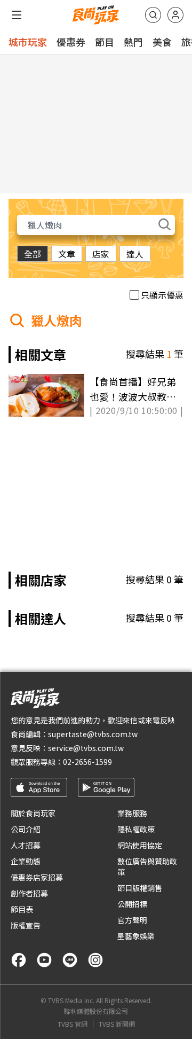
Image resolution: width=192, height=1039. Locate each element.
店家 (100, 253)
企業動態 (26, 861)
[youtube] (44, 960)
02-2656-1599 (87, 761)
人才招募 (26, 845)
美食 (162, 42)
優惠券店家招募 (37, 877)
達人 (134, 253)
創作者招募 (29, 893)
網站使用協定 (139, 845)
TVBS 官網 (72, 1024)
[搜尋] (153, 15)
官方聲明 (132, 920)
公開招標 (132, 904)
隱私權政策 (136, 829)
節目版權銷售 (139, 887)
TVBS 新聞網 (117, 1024)
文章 (66, 253)
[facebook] (19, 960)
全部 (32, 253)
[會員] (175, 15)
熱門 (133, 42)
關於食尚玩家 (33, 813)
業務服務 (132, 813)
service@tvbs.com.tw (86, 748)
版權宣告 (26, 925)
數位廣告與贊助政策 (147, 866)
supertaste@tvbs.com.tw (93, 734)
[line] (70, 960)
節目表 (22, 909)
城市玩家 (28, 42)
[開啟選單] (17, 15)
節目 (104, 42)
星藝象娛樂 (136, 936)
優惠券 (71, 42)
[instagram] (95, 960)
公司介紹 (26, 829)
